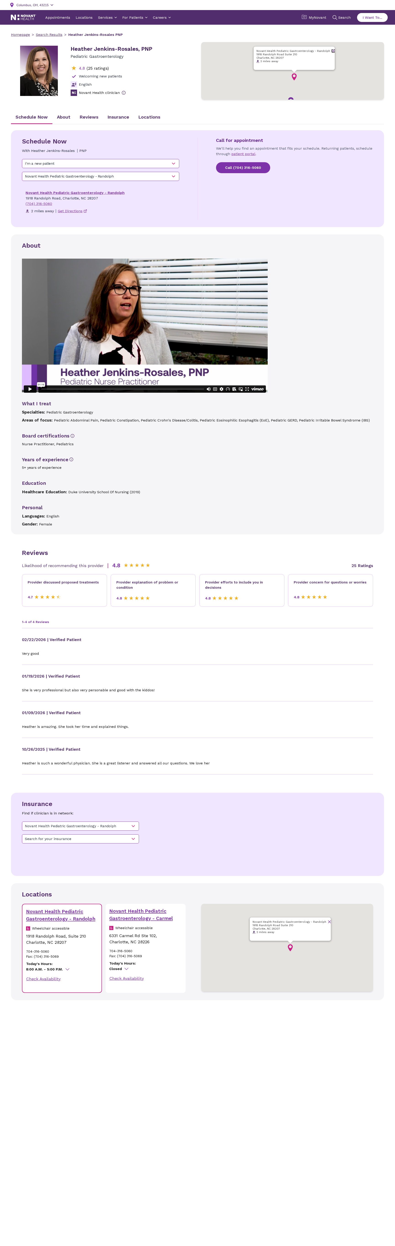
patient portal (243, 154)
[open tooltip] (124, 93)
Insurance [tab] (118, 117)
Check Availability (43, 978)
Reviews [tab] (89, 117)
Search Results (49, 34)
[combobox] (100, 163)
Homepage (20, 34)
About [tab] (63, 117)
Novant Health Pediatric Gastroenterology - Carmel (141, 914)
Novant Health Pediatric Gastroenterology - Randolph (75, 193)
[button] (294, 77)
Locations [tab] (149, 117)
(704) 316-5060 (39, 203)
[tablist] (197, 117)
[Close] (333, 50)
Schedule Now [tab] (32, 117)
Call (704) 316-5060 (243, 167)
